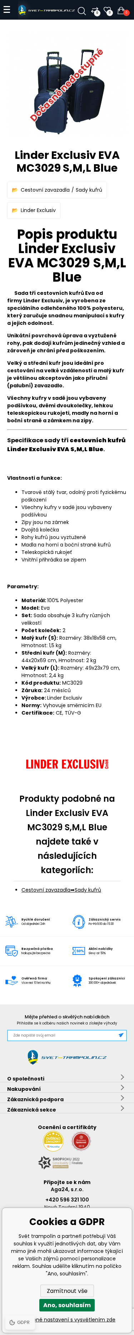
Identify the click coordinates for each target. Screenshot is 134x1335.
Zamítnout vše (67, 1291)
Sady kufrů (89, 189)
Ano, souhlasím (67, 1305)
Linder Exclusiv (38, 210)
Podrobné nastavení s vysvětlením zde (67, 1319)
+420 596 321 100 (67, 1199)
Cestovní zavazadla (45, 189)
